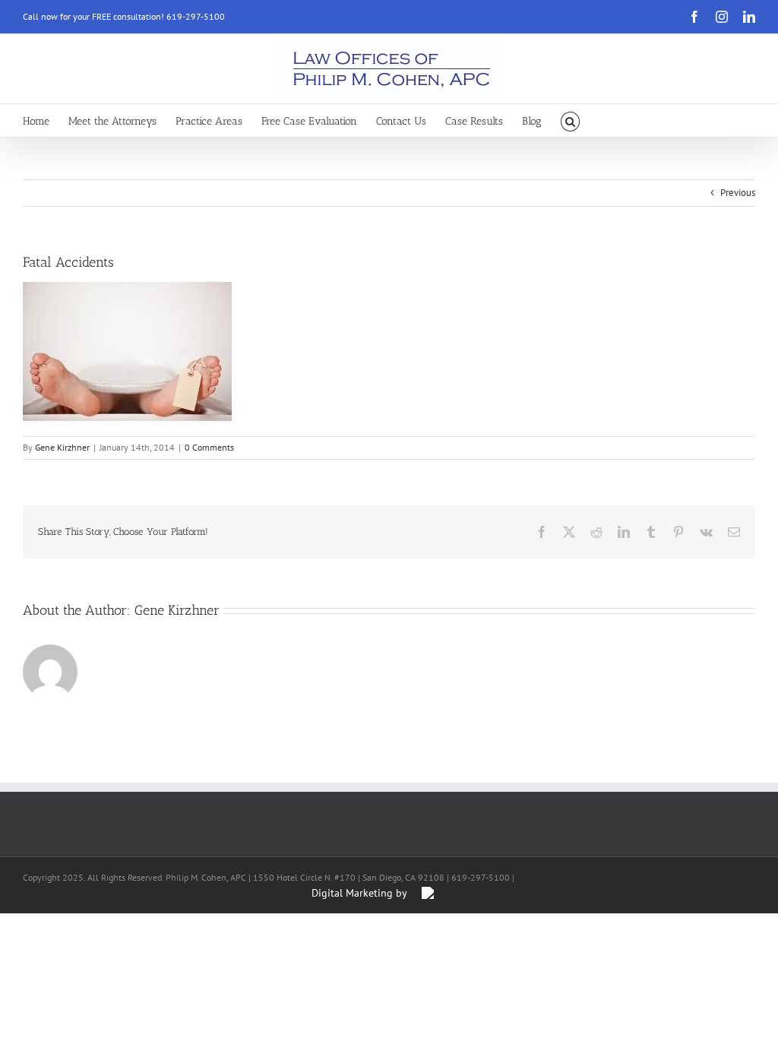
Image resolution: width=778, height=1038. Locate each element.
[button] (570, 120)
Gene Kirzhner (62, 447)
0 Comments (209, 447)
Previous (737, 192)
